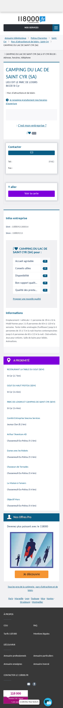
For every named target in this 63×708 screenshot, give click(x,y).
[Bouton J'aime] (31, 133)
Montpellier (37, 602)
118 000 (15, 693)
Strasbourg (25, 602)
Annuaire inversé (41, 664)
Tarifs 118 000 (10, 634)
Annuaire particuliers (43, 656)
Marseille (19, 598)
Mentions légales (41, 634)
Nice (43, 598)
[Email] (29, 684)
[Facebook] (34, 684)
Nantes (50, 598)
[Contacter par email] (31, 153)
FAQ (35, 625)
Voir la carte (31, 193)
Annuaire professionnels (15, 656)
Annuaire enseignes (13, 664)
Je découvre (31, 574)
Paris (10, 598)
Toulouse (35, 598)
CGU (6, 625)
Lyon (27, 598)
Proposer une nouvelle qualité (27, 299)
